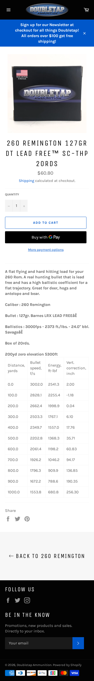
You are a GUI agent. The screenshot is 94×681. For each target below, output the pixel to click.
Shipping (26, 180)
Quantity (12, 194)
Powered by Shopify (67, 665)
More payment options (46, 250)
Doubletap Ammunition (34, 665)
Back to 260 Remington (49, 555)
